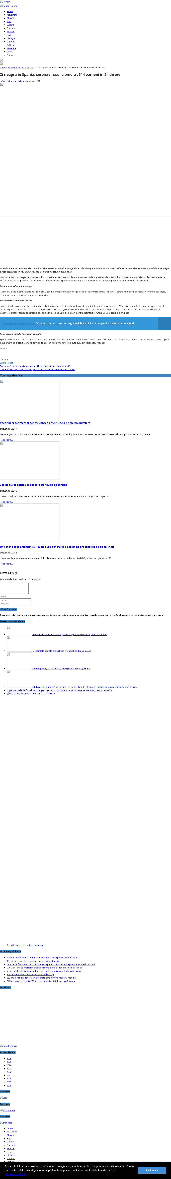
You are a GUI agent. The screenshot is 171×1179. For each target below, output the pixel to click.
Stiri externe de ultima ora (21, 67)
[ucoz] (4, 1097)
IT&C (9, 34)
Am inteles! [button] (152, 1170)
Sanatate (11, 48)
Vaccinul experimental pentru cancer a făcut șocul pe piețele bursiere (45, 423)
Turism (10, 54)
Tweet (10, 362)
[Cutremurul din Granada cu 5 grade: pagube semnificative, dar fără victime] (19, 634)
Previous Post (7, 366)
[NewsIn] (5, 1)
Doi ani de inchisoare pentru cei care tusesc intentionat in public (42, 369)
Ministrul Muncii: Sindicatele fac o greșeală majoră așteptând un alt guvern (44, 970)
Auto (9, 21)
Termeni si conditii (15, 1174)
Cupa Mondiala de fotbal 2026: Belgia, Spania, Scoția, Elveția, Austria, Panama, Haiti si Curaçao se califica (59, 690)
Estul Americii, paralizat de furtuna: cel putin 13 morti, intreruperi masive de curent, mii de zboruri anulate (85, 686)
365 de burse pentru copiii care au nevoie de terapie (33, 484)
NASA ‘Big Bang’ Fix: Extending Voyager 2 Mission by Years (61, 668)
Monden (11, 41)
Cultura (10, 24)
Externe (11, 31)
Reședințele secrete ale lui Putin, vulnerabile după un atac (61, 650)
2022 (9, 1071)
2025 (9, 1061)
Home (10, 11)
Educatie (11, 28)
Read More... (6, 439)
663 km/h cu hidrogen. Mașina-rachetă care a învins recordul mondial (41, 977)
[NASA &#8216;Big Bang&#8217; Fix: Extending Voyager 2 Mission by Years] (19, 668)
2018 (9, 1085)
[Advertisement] (85, 241)
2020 (9, 1078)
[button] (27, 1174)
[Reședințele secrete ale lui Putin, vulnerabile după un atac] (19, 650)
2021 (9, 1075)
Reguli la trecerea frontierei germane (25, 945)
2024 (9, 1065)
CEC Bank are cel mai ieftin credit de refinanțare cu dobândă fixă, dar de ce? (45, 967)
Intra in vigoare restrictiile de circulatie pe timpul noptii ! (42, 366)
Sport (9, 51)
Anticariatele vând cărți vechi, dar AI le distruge (30, 974)
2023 (9, 1068)
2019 (9, 1081)
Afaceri (10, 18)
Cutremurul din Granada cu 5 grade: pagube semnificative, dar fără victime (69, 634)
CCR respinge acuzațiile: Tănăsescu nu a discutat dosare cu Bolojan (41, 981)
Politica (10, 44)
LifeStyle (11, 38)
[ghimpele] (6, 1122)
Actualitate (12, 14)
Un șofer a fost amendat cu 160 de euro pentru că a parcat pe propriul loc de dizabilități (57, 546)
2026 (9, 1058)
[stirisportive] (7, 1110)
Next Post (5, 369)
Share (3, 362)
